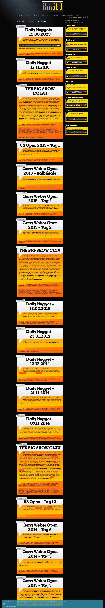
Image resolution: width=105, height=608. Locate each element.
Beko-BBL (40, 285)
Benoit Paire (38, 159)
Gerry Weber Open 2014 (45, 542)
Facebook (81, 17)
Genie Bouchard (22, 373)
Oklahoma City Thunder (26, 132)
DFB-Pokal (37, 127)
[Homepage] (52, 6)
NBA (60, 131)
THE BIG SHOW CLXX (40, 448)
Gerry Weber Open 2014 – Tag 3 (40, 554)
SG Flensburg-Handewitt (49, 134)
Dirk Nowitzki (53, 485)
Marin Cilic (57, 79)
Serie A (28, 492)
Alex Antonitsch (36, 124)
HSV (19, 488)
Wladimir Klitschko (49, 295)
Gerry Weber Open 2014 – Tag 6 (40, 527)
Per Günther (50, 132)
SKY (34, 455)
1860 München (29, 483)
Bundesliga (53, 484)
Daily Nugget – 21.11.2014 (40, 390)
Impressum (55, 15)
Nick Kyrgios (39, 373)
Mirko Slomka (21, 490)
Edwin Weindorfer (39, 53)
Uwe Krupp (25, 493)
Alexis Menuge (29, 284)
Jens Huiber (46, 53)
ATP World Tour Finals (46, 78)
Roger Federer (51, 187)
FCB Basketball (29, 409)
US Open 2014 (47, 517)
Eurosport (21, 350)
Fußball (50, 289)
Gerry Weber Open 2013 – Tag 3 (40, 583)
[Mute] (55, 45)
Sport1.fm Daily (71, 67)
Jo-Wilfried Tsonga (44, 409)
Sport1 (52, 477)
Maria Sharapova (41, 322)
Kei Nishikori (53, 53)
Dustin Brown (29, 213)
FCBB (32, 128)
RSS (83, 17)
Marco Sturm (29, 131)
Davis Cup (38, 485)
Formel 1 (37, 128)
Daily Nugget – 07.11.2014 (40, 421)
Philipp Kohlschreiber (23, 380)
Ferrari (56, 486)
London (57, 409)
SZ (51, 478)
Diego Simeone (43, 127)
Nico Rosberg (29, 293)
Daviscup (58, 408)
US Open (20, 493)
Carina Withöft (46, 348)
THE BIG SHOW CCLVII (40, 91)
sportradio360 (27, 54)
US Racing (41, 137)
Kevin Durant (55, 130)
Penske (23, 491)
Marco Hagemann (22, 292)
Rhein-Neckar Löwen (43, 133)
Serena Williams (22, 492)
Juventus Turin (22, 291)
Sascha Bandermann (55, 491)
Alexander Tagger (45, 124)
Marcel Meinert (22, 131)
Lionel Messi (51, 291)
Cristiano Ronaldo (22, 127)
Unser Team (35, 15)
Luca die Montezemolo (29, 489)
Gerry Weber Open (51, 185)
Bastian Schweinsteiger (31, 484)
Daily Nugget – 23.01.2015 (40, 334)
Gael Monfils (38, 79)
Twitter (79, 17)
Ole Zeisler (47, 490)
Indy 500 (27, 130)
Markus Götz (36, 131)
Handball (42, 129)
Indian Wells (21, 322)
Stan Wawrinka (51, 80)
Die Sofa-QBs (70, 40)
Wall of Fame (45, 15)
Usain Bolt (42, 295)
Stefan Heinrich (36, 136)
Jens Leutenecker (41, 130)
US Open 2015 (46, 160)
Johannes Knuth (35, 290)
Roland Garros (52, 133)
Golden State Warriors (27, 129)
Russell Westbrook (23, 134)
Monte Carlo (51, 131)
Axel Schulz (28, 285)
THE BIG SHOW (21, 137)
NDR (25, 464)
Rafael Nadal (51, 293)
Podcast (59, 53)
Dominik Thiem (21, 486)
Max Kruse (43, 292)
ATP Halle (37, 542)
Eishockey (28, 486)
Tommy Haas (40, 160)
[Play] (20, 45)
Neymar (23, 293)
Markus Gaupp (30, 292)
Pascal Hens (44, 293)
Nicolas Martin (41, 490)
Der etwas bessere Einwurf (40, 185)
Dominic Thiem (21, 79)
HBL (54, 129)
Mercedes (52, 489)
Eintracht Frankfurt (52, 127)
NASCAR (56, 131)
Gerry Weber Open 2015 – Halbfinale (40, 171)
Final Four (35, 289)
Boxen (58, 285)
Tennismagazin (25, 478)
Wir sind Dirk (70, 82)
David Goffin (45, 378)
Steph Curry (43, 136)
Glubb (20, 129)
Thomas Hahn (28, 295)
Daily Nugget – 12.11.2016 (40, 65)
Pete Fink (57, 132)
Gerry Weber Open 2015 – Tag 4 (40, 198)
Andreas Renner (22, 125)
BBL (35, 125)
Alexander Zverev (30, 378)
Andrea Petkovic (38, 437)
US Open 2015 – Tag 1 (40, 145)
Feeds (77, 15)
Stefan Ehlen (29, 136)
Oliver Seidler (36, 132)
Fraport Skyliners (42, 289)
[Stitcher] (85, 17)
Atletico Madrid (30, 125)
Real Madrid (29, 133)
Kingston (45, 291)
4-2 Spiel (69, 111)
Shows (27, 15)
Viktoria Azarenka (55, 517)
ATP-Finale (37, 408)
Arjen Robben (21, 285)
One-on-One (70, 54)
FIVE (38, 474)
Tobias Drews (35, 295)
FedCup (57, 321)
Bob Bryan (26, 438)
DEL (43, 485)
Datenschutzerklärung (67, 15)
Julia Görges (33, 350)
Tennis (33, 54)
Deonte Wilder (30, 288)
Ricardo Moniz (38, 491)
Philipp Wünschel (29, 491)
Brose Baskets (22, 286)
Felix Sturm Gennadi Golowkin (25, 289)
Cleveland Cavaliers (51, 125)
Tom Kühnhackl (34, 137)
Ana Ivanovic (36, 483)
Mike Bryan (21, 439)
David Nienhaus (32, 485)
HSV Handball (21, 290)
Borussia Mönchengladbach (50, 285)
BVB (58, 484)
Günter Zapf (36, 129)
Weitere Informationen (11, 606)
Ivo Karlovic (21, 187)
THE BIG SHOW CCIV (40, 250)
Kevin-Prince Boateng (37, 291)
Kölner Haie (21, 489)
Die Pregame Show (72, 125)
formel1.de (21, 470)
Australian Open (38, 348)
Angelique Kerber (30, 159)
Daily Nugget (55, 78)
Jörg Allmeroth (22, 160)
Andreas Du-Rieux (30, 53)
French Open (50, 128)
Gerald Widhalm (58, 128)
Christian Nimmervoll (47, 286)
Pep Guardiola (43, 132)
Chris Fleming (38, 286)
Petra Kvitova (36, 80)
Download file (22, 48)
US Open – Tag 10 (40, 502)
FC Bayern (28, 128)
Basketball (34, 285)
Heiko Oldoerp (22, 130)
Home (20, 15)
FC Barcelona (21, 409)
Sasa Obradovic (31, 134)
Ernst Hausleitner (43, 486)
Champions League (42, 125)
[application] (40, 45)
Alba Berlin (28, 124)
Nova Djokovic (21, 410)
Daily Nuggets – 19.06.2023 (40, 32)
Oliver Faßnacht (37, 293)
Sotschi (43, 323)
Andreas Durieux (29, 78)
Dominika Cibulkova (30, 79)
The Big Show (70, 26)
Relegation (35, 133)
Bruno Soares (33, 438)
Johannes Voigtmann (44, 290)
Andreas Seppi (29, 185)
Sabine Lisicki (32, 380)
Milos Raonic (21, 80)
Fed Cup (46, 438)
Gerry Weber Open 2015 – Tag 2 (40, 225)
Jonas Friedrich (39, 488)
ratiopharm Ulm (22, 133)
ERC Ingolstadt (35, 486)
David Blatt (55, 286)
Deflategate (30, 127)
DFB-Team (47, 485)
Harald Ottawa (49, 129)
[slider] (58, 45)
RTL (55, 461)
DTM (43, 288)
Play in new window (30, 48)
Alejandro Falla (29, 542)
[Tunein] (87, 17)
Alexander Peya (29, 437)
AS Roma (56, 483)
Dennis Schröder (22, 288)
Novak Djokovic (28, 80)
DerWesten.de (54, 457)
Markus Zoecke (43, 131)
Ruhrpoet (47, 491)
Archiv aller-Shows (77, 34)
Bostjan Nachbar (44, 408)
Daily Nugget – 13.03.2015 (40, 306)
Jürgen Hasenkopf (52, 515)
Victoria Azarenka (34, 351)
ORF (19, 491)
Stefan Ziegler (49, 294)
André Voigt (52, 124)
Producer (21, 54)
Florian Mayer (45, 159)
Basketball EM (22, 484)
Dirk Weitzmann (38, 288)
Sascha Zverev (40, 134)
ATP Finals (21, 438)
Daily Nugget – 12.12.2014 (40, 361)
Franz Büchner (43, 128)
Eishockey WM (21, 128)
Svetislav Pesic (51, 136)
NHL (19, 132)
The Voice (27, 137)
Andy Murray (37, 78)
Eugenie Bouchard (22, 379)
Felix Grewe (30, 379)
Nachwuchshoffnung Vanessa (53, 292)
